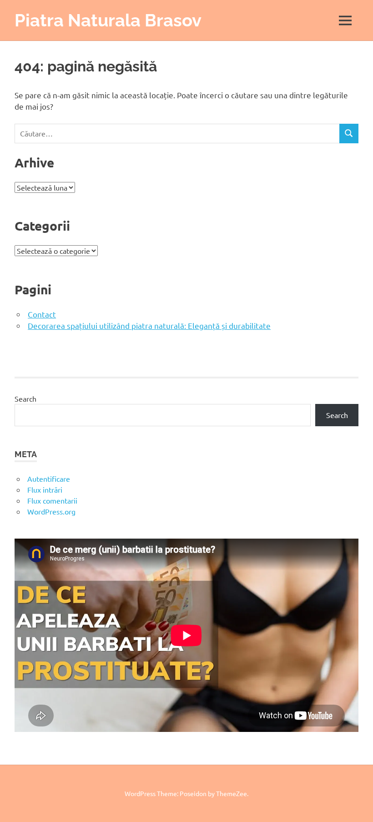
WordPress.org (51, 511)
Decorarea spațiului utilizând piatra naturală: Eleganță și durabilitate (149, 325)
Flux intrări (44, 489)
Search (25, 398)
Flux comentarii (52, 500)
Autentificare (48, 478)
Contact (42, 314)
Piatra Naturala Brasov (108, 20)
